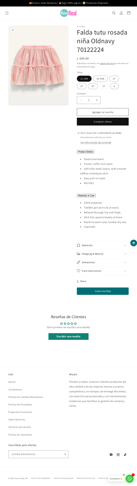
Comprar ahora (103, 121)
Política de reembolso (20, 434)
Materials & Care (86, 195)
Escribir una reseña (68, 336)
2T (114, 78)
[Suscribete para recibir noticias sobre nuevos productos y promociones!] (64, 454)
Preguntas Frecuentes (20, 412)
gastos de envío (107, 63)
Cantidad (81, 93)
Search (12, 381)
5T (106, 86)
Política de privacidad (63, 478)
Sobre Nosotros (16, 419)
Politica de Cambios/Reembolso (25, 397)
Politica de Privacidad (20, 404)
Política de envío (105, 478)
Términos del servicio (19, 427)
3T (81, 86)
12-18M (84, 78)
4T (93, 86)
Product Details (85, 151)
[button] (7, 13)
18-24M (100, 78)
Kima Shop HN (21, 478)
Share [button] (83, 281)
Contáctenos (15, 389)
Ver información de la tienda (96, 142)
